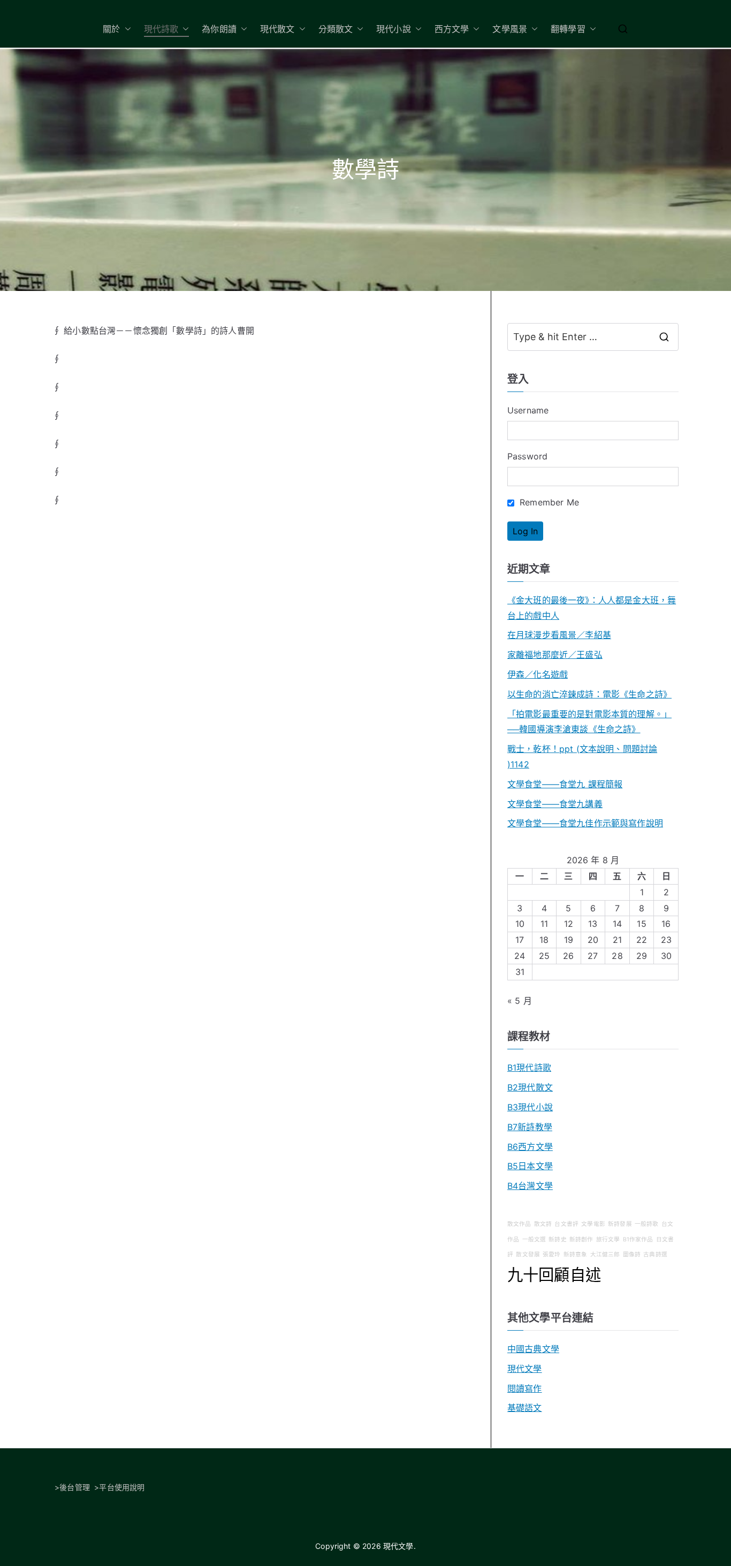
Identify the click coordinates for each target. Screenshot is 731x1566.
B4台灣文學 (530, 1185)
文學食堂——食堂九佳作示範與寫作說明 (585, 823)
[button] (125, 29)
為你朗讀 (219, 29)
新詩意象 (576, 1254)
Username (528, 410)
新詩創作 (581, 1239)
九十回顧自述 (554, 1274)
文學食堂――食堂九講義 (555, 804)
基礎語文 (524, 1407)
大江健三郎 (605, 1254)
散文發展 (528, 1254)
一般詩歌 (647, 1223)
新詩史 (557, 1239)
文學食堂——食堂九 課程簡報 (564, 784)
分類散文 (335, 29)
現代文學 (524, 1368)
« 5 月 (519, 1000)
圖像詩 (632, 1254)
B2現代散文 (530, 1087)
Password (527, 456)
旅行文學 (608, 1239)
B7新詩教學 (529, 1127)
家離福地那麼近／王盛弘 (555, 654)
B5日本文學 (530, 1166)
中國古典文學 (533, 1349)
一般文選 (534, 1239)
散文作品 (519, 1223)
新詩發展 (620, 1223)
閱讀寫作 (524, 1388)
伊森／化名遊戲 (537, 674)
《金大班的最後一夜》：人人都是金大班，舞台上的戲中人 (591, 608)
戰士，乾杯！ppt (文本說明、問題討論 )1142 (582, 756)
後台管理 (74, 1487)
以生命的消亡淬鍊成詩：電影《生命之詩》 (589, 694)
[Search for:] (593, 337)
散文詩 (543, 1223)
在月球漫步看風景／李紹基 (559, 635)
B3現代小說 (530, 1107)
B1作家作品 (638, 1239)
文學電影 (593, 1223)
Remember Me (548, 502)
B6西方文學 (530, 1146)
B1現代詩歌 (529, 1067)
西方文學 (452, 29)
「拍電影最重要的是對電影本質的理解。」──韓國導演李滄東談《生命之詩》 (589, 722)
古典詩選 (655, 1254)
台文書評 (566, 1223)
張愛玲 (551, 1254)
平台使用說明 (121, 1487)
